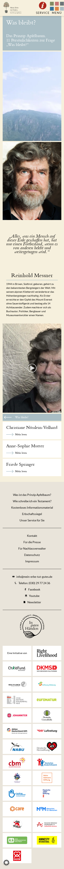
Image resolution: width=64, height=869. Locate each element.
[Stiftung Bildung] (47, 684)
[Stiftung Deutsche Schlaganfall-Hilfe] (17, 700)
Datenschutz (32, 554)
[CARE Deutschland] (17, 809)
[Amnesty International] (47, 840)
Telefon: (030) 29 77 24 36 (34, 583)
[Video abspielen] (32, 368)
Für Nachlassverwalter (32, 548)
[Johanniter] (17, 715)
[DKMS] (47, 668)
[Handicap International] (17, 793)
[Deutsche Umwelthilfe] (47, 715)
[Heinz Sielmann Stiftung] (47, 778)
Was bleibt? (21, 23)
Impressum (32, 561)
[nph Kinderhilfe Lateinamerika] (17, 778)
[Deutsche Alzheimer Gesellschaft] (47, 824)
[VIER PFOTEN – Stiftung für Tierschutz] (17, 824)
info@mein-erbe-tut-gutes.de (34, 576)
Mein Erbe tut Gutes (12, 8)
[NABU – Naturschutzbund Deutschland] (17, 746)
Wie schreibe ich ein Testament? (32, 501)
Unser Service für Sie (32, 520)
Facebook (34, 589)
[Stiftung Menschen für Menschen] (47, 809)
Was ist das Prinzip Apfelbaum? (32, 494)
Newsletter (34, 602)
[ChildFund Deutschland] (17, 668)
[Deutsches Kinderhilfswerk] (47, 762)
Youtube (34, 595)
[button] (6, 862)
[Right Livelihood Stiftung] (47, 653)
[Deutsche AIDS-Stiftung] (47, 793)
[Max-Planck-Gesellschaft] (17, 684)
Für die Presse (32, 542)
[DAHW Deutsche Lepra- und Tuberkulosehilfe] (17, 856)
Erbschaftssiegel (32, 514)
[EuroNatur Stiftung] (47, 700)
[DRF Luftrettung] (47, 731)
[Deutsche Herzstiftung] (47, 746)
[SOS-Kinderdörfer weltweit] (17, 840)
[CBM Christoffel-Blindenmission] (17, 762)
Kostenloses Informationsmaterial (32, 507)
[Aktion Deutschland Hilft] (17, 731)
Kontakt (32, 535)
